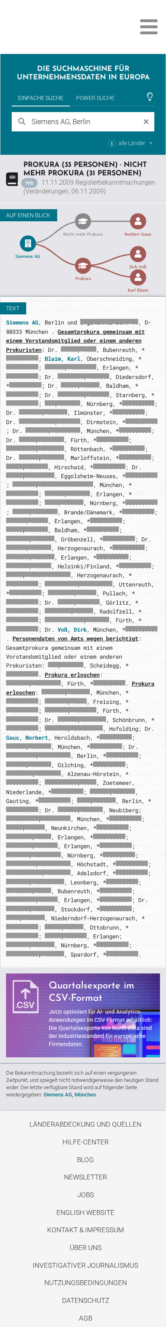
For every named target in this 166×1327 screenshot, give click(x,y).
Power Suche (95, 98)
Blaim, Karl (62, 358)
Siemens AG (22, 322)
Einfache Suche (40, 98)
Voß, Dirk (72, 629)
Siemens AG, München (70, 1095)
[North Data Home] (51, 27)
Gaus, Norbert (27, 737)
